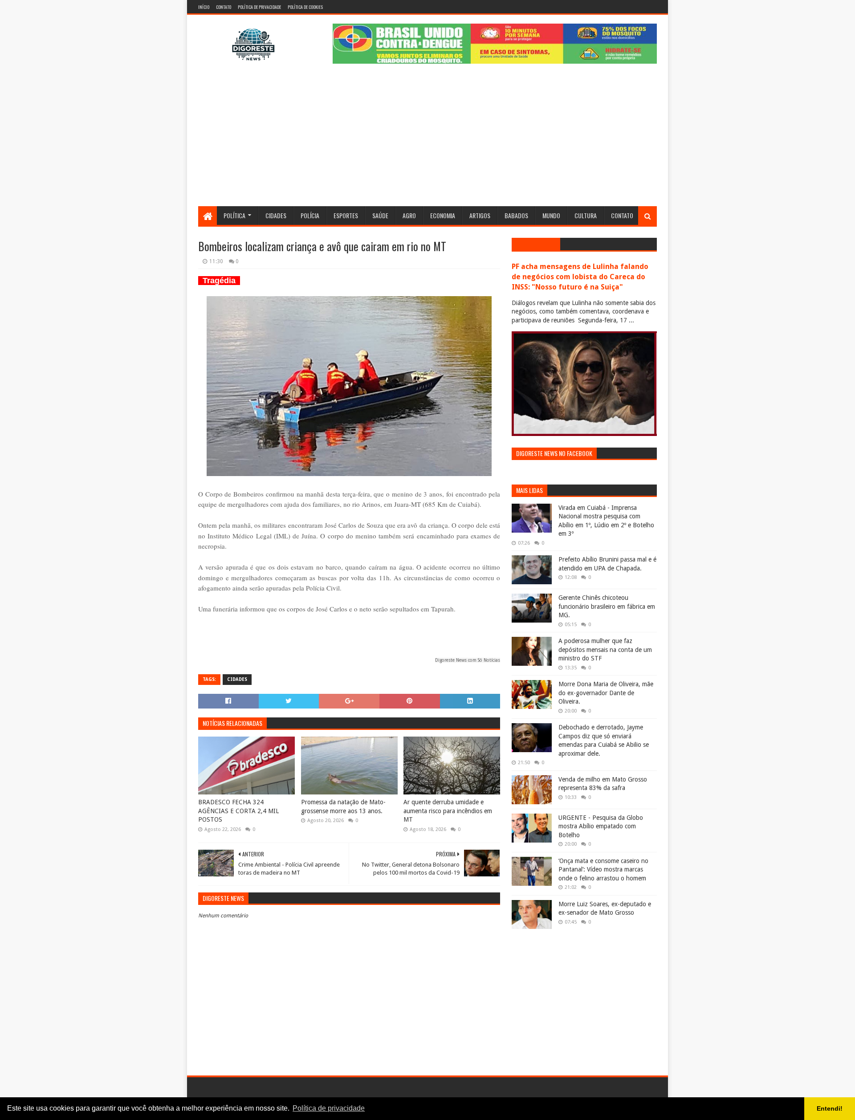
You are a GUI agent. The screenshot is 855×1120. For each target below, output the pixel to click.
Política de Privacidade (259, 7)
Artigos (479, 215)
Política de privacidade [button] (329, 1108)
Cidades (275, 215)
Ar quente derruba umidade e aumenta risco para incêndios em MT (447, 810)
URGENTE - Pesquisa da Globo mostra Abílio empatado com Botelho (600, 826)
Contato (223, 7)
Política (234, 215)
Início (203, 7)
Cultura (585, 215)
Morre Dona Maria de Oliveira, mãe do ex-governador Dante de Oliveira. (605, 692)
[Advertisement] (427, 139)
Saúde (380, 215)
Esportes (346, 215)
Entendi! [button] (830, 1108)
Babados (516, 215)
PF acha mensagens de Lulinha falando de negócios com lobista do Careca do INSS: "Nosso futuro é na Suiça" (580, 276)
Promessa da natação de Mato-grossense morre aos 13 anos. (343, 806)
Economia (442, 215)
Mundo (551, 215)
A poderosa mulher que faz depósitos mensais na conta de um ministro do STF (605, 649)
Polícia (310, 215)
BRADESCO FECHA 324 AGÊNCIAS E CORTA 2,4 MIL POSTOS (238, 810)
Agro (409, 215)
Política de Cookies (305, 7)
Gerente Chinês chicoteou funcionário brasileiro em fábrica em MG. (606, 606)
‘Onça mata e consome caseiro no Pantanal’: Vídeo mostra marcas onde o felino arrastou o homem (603, 869)
